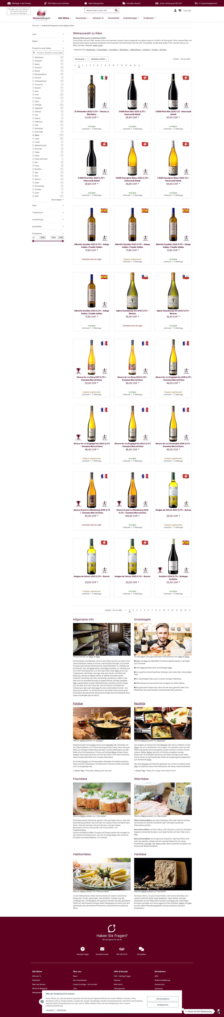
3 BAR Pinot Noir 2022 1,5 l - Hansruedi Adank (173, 112)
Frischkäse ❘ (114, 50)
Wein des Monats (39, 984)
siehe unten (97, 45)
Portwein (148, 844)
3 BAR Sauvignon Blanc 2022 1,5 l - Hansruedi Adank (173, 179)
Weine (92, 668)
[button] (175, 10)
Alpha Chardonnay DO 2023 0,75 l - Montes (173, 312)
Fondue (78, 703)
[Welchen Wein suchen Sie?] (116, 10)
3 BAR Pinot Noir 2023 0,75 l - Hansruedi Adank (91, 179)
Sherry (158, 844)
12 (121, 65)
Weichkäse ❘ (125, 50)
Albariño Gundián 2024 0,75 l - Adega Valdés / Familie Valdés (173, 245)
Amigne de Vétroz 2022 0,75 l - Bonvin (173, 510)
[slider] (33, 241)
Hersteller (109, 745)
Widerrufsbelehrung (162, 980)
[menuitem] (65, 18)
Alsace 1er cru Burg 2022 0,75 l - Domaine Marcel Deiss (132, 378)
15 (135, 65)
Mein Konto (118, 984)
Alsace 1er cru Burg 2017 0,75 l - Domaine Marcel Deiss (92, 378)
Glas (135, 834)
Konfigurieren (162, 1005)
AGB (156, 976)
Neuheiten (36, 980)
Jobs (75, 988)
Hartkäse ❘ (147, 50)
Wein (91, 657)
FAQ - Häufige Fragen (122, 976)
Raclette (163, 50)
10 (113, 65)
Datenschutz (61, 1010)
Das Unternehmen (80, 980)
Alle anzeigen (56, 200)
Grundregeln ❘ (103, 50)
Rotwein (85, 761)
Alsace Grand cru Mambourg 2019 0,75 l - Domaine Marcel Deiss (92, 511)
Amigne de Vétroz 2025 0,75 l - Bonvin (132, 576)
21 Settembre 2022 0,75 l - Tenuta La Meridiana (91, 112)
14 (130, 65)
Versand (117, 980)
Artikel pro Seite (98, 59)
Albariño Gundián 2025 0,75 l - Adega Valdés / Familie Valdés (91, 312)
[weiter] (139, 65)
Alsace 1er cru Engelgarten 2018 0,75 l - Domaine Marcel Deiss (173, 378)
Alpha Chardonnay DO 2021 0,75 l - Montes (132, 312)
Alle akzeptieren (162, 999)
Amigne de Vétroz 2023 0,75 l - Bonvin (91, 576)
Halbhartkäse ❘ (136, 50)
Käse (98, 657)
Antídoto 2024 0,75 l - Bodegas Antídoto (173, 577)
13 (126, 65)
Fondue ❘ (155, 50)
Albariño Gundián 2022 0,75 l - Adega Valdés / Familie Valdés (91, 245)
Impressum (50, 1010)
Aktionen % (36, 976)
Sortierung (79, 59)
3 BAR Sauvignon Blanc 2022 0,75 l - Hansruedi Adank (132, 179)
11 (117, 65)
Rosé (114, 835)
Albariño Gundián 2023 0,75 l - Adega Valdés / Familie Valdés (132, 245)
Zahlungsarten (119, 988)
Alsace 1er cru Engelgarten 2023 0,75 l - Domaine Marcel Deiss (132, 445)
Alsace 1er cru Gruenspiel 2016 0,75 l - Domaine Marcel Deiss (173, 445)
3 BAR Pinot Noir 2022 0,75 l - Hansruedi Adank (132, 112)
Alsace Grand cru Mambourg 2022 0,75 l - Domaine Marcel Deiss (132, 511)
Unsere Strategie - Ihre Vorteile (85, 984)
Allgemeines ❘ (91, 50)
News (75, 976)
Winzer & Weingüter (39, 988)
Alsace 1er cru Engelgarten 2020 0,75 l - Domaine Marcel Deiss (92, 445)
